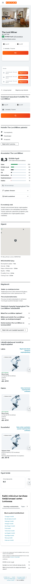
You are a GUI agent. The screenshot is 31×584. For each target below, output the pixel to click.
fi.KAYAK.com (7, 577)
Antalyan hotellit (9, 523)
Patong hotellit (8, 538)
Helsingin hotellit (9, 521)
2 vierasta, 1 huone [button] (9, 48)
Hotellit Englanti (21, 578)
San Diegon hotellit (10, 526)
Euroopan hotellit (21, 577)
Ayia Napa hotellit (9, 535)
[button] (3, 2)
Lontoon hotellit (10, 580)
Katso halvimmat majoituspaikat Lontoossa (25, 389)
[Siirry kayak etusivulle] (11, 3)
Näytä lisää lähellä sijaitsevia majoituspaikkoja (25, 350)
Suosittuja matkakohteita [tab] (11, 506)
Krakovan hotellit (9, 540)
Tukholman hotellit (10, 531)
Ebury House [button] (5, 374)
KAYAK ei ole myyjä (8, 562)
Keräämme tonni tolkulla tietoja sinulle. (14, 565)
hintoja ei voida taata (14, 557)
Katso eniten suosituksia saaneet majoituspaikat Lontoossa (23, 428)
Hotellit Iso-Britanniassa (9, 578)
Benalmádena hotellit (10, 519)
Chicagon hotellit (9, 516)
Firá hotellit (8, 528)
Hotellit (13, 577)
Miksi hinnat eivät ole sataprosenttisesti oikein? (14, 568)
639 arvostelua (18, 36)
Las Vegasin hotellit (10, 533)
